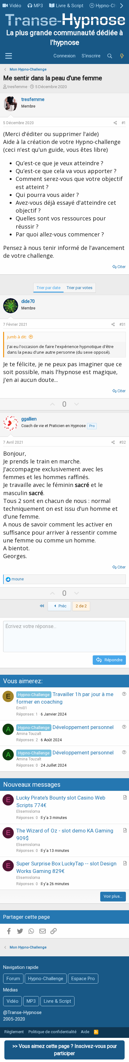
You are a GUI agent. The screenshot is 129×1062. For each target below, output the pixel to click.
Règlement (14, 1031)
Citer (121, 266)
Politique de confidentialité (52, 1031)
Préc (62, 606)
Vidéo (15, 5)
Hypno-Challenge (45, 978)
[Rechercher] (110, 56)
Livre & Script (69, 5)
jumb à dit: (17, 337)
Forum (13, 978)
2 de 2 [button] (81, 606)
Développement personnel (83, 727)
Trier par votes (79, 287)
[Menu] (8, 56)
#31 (122, 324)
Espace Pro (83, 978)
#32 (122, 442)
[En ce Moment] (122, 56)
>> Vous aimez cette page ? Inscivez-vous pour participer (65, 1049)
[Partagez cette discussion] (115, 123)
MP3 (38, 5)
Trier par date (48, 287)
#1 (123, 123)
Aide (85, 1031)
